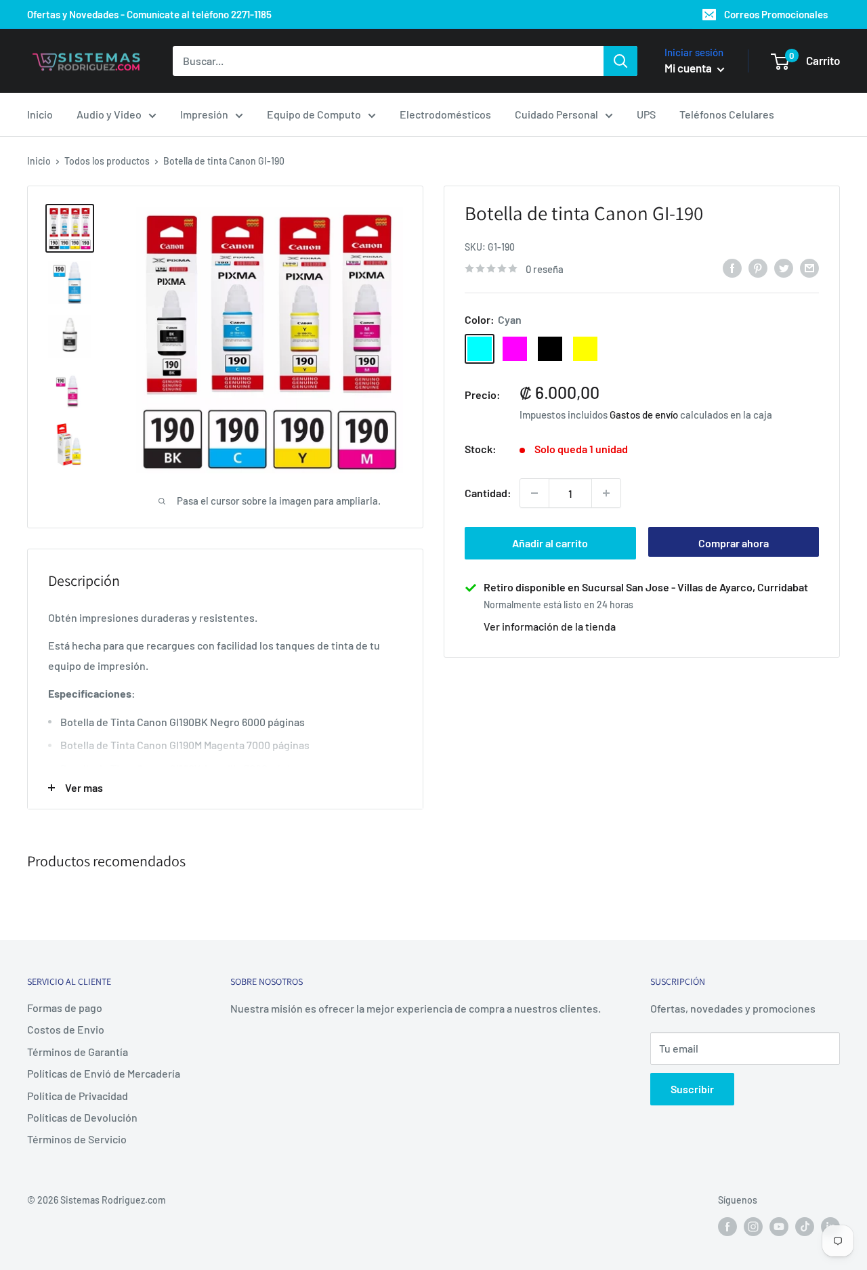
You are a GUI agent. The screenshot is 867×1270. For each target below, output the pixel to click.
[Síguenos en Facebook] (727, 1225)
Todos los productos (107, 161)
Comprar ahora (733, 542)
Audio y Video (109, 114)
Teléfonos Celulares (726, 114)
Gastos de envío (644, 414)
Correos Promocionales (776, 14)
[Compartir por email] (809, 267)
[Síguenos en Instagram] (753, 1225)
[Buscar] (620, 61)
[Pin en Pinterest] (757, 267)
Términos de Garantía (77, 1051)
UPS (646, 114)
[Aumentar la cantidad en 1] (606, 493)
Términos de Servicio (77, 1139)
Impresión (204, 114)
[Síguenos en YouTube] (778, 1225)
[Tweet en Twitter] (783, 267)
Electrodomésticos (445, 114)
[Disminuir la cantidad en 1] (534, 493)
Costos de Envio (65, 1029)
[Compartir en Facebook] (732, 267)
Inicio (40, 114)
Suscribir (692, 1088)
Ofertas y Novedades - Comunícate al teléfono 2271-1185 (149, 14)
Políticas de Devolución (82, 1117)
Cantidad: (488, 492)
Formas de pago (64, 1007)
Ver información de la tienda (550, 626)
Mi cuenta (689, 68)
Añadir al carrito (550, 542)
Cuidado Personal (556, 114)
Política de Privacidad (77, 1095)
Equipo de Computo (314, 114)
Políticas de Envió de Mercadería (103, 1073)
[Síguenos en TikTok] (804, 1225)
